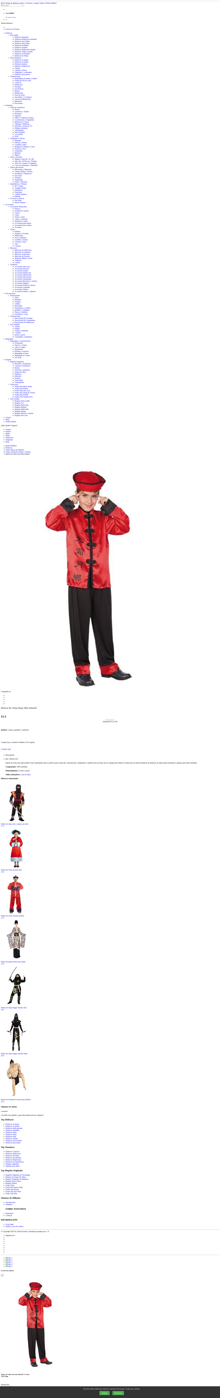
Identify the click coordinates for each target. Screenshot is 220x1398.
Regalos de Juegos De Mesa (16, 1177)
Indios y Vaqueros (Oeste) (24, 118)
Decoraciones (10, 293)
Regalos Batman (21, 407)
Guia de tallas (25, 775)
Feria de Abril (20, 95)
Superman (18, 192)
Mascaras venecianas (22, 254)
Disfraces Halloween (22, 66)
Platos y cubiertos (21, 312)
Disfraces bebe (11, 1136)
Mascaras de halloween (23, 250)
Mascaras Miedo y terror (23, 258)
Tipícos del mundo (16, 167)
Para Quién (14, 35)
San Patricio (19, 89)
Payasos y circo (20, 149)
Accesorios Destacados (18, 207)
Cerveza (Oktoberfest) (23, 99)
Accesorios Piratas (21, 271)
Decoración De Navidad (23, 318)
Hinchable (18, 306)
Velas (17, 298)
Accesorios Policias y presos (25, 285)
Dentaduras (19, 349)
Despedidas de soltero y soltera (26, 78)
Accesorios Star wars (22, 267)
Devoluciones (10, 1202)
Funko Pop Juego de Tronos (25, 393)
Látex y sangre (20, 347)
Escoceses (18, 176)
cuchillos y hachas (21, 240)
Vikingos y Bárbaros (22, 124)
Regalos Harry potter (22, 401)
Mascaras (13, 248)
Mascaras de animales (22, 252)
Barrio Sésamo (20, 202)
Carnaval (18, 83)
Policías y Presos (21, 143)
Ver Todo (18, 357)
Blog (7, 419)
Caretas (17, 262)
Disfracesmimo (22, 1231)
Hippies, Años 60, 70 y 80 (24, 159)
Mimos (17, 155)
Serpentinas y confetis (22, 308)
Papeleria (18, 374)
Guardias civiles (20, 145)
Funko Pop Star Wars (13, 1191)
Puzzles (17, 378)
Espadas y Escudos (22, 233)
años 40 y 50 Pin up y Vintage (26, 161)
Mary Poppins (20, 132)
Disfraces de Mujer (21, 56)
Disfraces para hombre (14, 1141)
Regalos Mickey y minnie (24, 413)
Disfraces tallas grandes (14, 1128)
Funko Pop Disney (21, 388)
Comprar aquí (6, 749)
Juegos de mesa (20, 372)
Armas (12, 229)
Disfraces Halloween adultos (25, 50)
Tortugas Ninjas (20, 188)
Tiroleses (18, 178)
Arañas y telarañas (21, 331)
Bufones (18, 153)
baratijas (18, 302)
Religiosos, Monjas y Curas (25, 147)
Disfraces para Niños (22, 41)
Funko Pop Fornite (21, 395)
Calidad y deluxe (21, 70)
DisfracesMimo (11, 446)
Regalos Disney (20, 411)
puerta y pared (20, 335)
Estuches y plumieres (22, 370)
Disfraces (9, 33)
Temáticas (9, 105)
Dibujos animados (21, 128)
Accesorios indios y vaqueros (25, 291)
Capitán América (21, 194)
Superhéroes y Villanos (18, 184)
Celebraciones (15, 76)
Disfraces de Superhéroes (15, 1162)
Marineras (18, 101)
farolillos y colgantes (22, 310)
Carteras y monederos (22, 366)
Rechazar (118, 1393)
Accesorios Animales (22, 287)
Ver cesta (8, 17)
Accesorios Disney (21, 289)
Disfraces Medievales (13, 1160)
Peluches (18, 376)
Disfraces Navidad (12, 1156)
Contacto (9, 1215)
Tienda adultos (11, 422)
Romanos (18, 114)
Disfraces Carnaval (12, 1152)
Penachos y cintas (21, 221)
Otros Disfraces (15, 58)
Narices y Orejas (21, 345)
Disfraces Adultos (21, 47)
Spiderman (18, 190)
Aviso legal (10, 1224)
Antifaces (18, 260)
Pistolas (17, 231)
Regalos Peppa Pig (21, 405)
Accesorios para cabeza (23, 225)
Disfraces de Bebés (22, 45)
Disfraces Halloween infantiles (26, 39)
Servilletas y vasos (21, 314)
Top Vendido (14, 324)
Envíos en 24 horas (12, 29)
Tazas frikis (19, 380)
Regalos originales (12, 1164)
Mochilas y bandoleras (23, 364)
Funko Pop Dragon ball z (24, 397)
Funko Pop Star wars (22, 391)
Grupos (8, 417)
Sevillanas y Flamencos (23, 174)
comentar (4, 1111)
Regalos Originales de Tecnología (18, 1175)
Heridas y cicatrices (22, 351)
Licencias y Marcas (17, 198)
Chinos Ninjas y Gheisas (24, 171)
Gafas (17, 215)
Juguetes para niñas (12, 1166)
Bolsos (17, 368)
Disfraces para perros (22, 74)
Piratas (17, 91)
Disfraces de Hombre (22, 54)
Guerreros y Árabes (22, 112)
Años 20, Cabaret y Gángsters (25, 163)
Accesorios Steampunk (23, 279)
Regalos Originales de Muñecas (17, 1179)
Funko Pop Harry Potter (23, 386)
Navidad (18, 87)
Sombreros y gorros (22, 211)
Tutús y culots (20, 217)
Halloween (19, 85)
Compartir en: (6, 692)
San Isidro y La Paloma (23, 97)
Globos (17, 326)
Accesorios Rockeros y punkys (26, 281)
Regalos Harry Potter (13, 1181)
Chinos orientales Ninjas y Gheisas (18, 452)
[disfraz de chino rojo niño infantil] (88, 689)
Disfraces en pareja (21, 62)
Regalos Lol (19, 403)
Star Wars (18, 200)
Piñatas (17, 329)
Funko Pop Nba (11, 1194)
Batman (17, 196)
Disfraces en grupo (21, 60)
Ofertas (17, 68)
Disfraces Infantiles (22, 37)
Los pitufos (19, 134)
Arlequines (19, 151)
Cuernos (18, 246)
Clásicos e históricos (17, 107)
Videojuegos (19, 130)
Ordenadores (19, 382)
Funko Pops (10, 1185)
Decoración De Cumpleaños (25, 320)
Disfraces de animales (13, 1158)
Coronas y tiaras (20, 242)
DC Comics (19, 186)
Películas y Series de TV (23, 126)
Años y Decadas (16, 157)
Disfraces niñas (11, 1134)
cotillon (17, 304)
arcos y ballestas (20, 238)
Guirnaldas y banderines (23, 337)
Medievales (19, 93)
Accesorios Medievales (23, 275)
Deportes (18, 140)
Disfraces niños (11, 1132)
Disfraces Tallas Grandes (24, 52)
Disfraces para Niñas (22, 43)
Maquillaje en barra (22, 353)
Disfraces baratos (21, 64)
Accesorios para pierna (23, 223)
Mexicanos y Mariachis (23, 169)
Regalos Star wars (21, 415)
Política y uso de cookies (14, 1226)
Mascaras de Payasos (22, 256)
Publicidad (9, 1213)
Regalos (8, 360)
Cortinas (18, 333)
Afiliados (9, 1204)
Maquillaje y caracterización (20, 341)
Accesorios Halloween (23, 273)
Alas (16, 244)
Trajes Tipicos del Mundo (15, 450)
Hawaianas (19, 103)
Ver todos (18, 227)
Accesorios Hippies (22, 283)
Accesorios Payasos (22, 269)
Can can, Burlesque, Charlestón (26, 165)
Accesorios (10, 205)
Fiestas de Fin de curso (23, 81)
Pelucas (17, 209)
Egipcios (18, 116)
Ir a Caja (13, 17)
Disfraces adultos (12, 1139)
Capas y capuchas (21, 219)
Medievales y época (22, 122)
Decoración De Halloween (24, 322)
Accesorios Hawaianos (23, 277)
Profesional (19, 343)
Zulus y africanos (21, 182)
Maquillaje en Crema (22, 355)
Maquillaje (9, 339)
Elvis (16, 136)
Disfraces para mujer (13, 1143)
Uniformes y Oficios (17, 138)
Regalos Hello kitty (22, 409)
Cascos (17, 213)
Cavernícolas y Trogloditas (24, 120)
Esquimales (19, 180)
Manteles (18, 300)
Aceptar (104, 1393)
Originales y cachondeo (23, 72)
